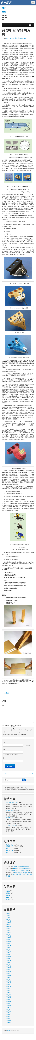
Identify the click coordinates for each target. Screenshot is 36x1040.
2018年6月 (8, 962)
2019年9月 (8, 934)
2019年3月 (8, 945)
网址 (4, 758)
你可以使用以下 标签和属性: (12, 725)
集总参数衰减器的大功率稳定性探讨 (21, 866)
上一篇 (4, 774)
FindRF (7, 890)
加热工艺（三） (10, 852)
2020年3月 (8, 923)
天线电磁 (8, 894)
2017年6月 (8, 979)
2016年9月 (8, 996)
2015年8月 (8, 1020)
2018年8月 (8, 958)
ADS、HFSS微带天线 (11, 803)
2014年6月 (8, 1022)
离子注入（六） (10, 845)
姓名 (4, 742)
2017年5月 (8, 981)
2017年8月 (8, 975)
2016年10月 (9, 994)
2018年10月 (9, 954)
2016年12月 (9, 990)
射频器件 (8, 693)
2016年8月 (8, 998)
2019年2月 (8, 947)
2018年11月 (9, 953)
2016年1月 (8, 1011)
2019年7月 (8, 938)
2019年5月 (8, 941)
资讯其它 (8, 899)
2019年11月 (9, 930)
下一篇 (31, 774)
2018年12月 (9, 951)
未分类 (7, 897)
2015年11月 (9, 1015)
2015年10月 (9, 1016)
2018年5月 (8, 964)
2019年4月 (8, 943)
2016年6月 (8, 1001)
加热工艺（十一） (10, 847)
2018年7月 (8, 960)
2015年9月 (8, 1018)
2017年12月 (9, 973)
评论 (3, 705)
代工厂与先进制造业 (11, 825)
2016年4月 (8, 1005)
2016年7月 (8, 1000)
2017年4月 (8, 983)
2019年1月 (8, 949)
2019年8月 (8, 936)
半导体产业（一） (10, 818)
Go (24, 780)
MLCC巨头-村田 (10, 810)
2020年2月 (8, 924)
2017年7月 (8, 977)
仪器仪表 (8, 892)
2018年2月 (8, 970)
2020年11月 (9, 913)
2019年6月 (8, 939)
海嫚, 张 (17, 38)
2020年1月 (8, 926)
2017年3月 (8, 985)
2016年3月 (8, 1007)
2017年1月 (8, 988)
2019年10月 (9, 932)
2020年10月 (9, 915)
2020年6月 (8, 919)
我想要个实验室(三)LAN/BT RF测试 (20, 870)
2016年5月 (8, 1003)
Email (4, 749)
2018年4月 (8, 966)
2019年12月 (9, 928)
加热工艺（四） (10, 850)
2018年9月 (8, 956)
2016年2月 (8, 1009)
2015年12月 (9, 1013)
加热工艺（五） (10, 849)
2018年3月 (8, 968)
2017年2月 (8, 986)
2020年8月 (8, 917)
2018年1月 (8, 971)
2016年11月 (9, 992)
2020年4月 (8, 921)
